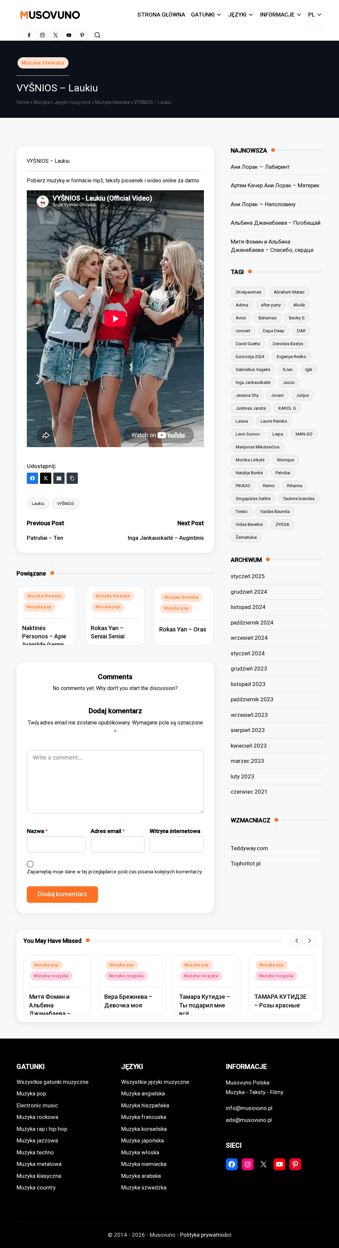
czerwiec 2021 (249, 791)
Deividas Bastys (288, 343)
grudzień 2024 (249, 591)
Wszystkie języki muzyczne (155, 1082)
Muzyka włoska (140, 1152)
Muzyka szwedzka (144, 1187)
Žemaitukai (246, 537)
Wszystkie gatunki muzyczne (52, 1082)
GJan (288, 369)
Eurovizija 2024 (250, 356)
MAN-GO (304, 434)
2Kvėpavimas (248, 292)
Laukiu (38, 503)
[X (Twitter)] (45, 478)
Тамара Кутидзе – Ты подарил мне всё (204, 1005)
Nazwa (37, 831)
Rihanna (294, 485)
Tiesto (242, 511)
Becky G (297, 317)
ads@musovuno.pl (249, 1120)
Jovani (277, 395)
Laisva (242, 421)
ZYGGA (282, 524)
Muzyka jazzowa (37, 1140)
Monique (285, 459)
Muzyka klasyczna (39, 1176)
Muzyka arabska (141, 1176)
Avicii (241, 317)
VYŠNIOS (65, 503)
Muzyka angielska (143, 1093)
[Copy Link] (72, 478)
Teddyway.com (249, 848)
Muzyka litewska (43, 63)
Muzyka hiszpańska (145, 1105)
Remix (268, 485)
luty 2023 (242, 776)
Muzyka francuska (143, 1117)
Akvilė (299, 304)
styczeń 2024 (248, 653)
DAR (301, 330)
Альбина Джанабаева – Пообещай (275, 222)
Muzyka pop (39, 607)
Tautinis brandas (299, 498)
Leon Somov (248, 434)
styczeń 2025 (248, 576)
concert (243, 330)
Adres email (108, 831)
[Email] (59, 478)
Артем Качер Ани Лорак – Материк (275, 185)
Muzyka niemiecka (144, 1164)
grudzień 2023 (249, 668)
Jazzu (289, 382)
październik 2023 (252, 699)
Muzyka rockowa (37, 1117)
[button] (297, 941)
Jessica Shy (247, 395)
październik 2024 (252, 622)
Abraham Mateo (289, 292)
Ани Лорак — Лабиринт (260, 166)
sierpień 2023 (248, 730)
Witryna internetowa (175, 831)
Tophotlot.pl (246, 863)
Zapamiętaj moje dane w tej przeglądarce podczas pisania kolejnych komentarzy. (115, 872)
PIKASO (243, 485)
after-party (271, 304)
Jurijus (302, 395)
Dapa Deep (273, 330)
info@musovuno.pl (249, 1108)
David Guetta (248, 343)
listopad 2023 (248, 684)
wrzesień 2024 (249, 637)
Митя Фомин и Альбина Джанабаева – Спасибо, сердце (272, 246)
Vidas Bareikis (249, 524)
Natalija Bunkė (249, 472)
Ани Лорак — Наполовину (263, 204)
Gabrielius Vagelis (253, 369)
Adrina (242, 304)
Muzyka (41, 102)
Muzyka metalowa (39, 1164)
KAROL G (287, 408)
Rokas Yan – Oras (182, 629)
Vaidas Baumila (275, 511)
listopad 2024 (248, 607)
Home (23, 102)
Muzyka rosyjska (51, 976)
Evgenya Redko (291, 356)
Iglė (308, 369)
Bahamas (267, 317)
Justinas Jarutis (251, 408)
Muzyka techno (35, 1152)
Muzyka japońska (142, 1140)
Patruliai (282, 472)
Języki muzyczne (72, 102)
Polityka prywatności (205, 1234)
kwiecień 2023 (249, 745)
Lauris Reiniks (274, 421)
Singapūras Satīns (253, 498)
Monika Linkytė (250, 459)
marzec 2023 (247, 761)
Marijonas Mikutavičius (257, 446)
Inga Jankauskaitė (253, 382)
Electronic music (37, 1105)
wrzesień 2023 (249, 715)
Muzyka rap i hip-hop (42, 1129)
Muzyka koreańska (144, 1129)
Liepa (277, 434)
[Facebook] (32, 478)
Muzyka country (36, 1187)
